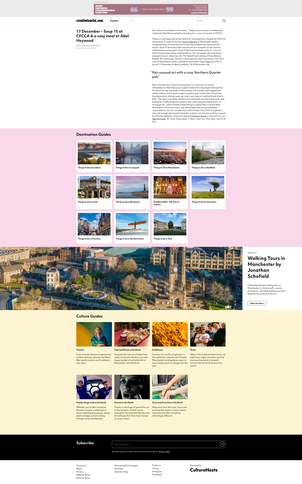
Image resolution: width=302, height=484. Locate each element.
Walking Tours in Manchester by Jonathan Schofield (266, 267)
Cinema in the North (123, 402)
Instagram (157, 471)
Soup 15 (209, 61)
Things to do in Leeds (88, 201)
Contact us (81, 465)
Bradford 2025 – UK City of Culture (166, 203)
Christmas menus (198, 116)
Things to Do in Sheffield (203, 167)
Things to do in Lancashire (204, 201)
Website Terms (83, 475)
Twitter (155, 468)
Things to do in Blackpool (128, 201)
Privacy (79, 472)
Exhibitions (157, 349)
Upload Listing (121, 472)
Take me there (257, 303)
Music (193, 349)
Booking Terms (83, 478)
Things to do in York (163, 238)
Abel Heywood (159, 118)
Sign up (222, 444)
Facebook (157, 474)
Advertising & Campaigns (126, 465)
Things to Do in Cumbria (89, 167)
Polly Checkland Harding (88, 45)
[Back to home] (89, 21)
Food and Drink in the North (127, 349)
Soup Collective (189, 41)
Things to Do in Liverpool (127, 167)
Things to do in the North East (130, 238)
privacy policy (164, 451)
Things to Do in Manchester (167, 167)
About (79, 468)
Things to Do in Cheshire (89, 238)
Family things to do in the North (91, 402)
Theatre (80, 349)
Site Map (118, 468)
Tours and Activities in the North (167, 402)
